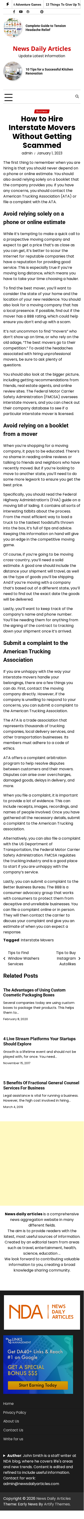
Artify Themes (57, 1504)
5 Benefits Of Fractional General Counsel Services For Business (41, 1085)
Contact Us (13, 1430)
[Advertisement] (42, 1163)
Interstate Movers (37, 940)
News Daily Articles (42, 48)
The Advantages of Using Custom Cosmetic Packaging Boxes (34, 993)
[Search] (77, 96)
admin (27, 153)
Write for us (13, 1439)
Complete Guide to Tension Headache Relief (46, 28)
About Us (11, 1421)
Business (41, 111)
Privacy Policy (14, 1412)
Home (8, 1403)
